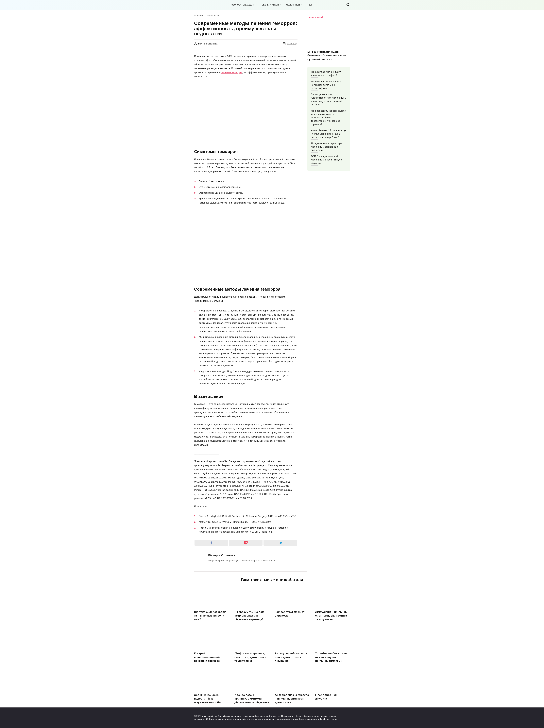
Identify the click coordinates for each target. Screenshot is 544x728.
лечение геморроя (231, 72)
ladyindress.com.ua (327, 719)
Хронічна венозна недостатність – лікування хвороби (207, 698)
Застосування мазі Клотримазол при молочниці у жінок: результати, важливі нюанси (328, 99)
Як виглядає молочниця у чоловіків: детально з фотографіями (326, 85)
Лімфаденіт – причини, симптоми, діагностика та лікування (331, 615)
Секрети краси (270, 5)
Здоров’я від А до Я (242, 5)
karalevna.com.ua (308, 719)
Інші (309, 5)
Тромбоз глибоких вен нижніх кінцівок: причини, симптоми (331, 657)
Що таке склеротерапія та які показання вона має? (210, 615)
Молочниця (293, 5)
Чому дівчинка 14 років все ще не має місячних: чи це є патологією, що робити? (328, 134)
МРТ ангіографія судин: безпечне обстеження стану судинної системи (326, 55)
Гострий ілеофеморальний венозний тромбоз (207, 657)
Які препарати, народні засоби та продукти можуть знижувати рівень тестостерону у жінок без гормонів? (328, 117)
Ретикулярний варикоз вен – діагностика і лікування (291, 657)
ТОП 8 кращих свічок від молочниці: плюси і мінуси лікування (326, 159)
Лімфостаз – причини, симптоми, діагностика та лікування (250, 657)
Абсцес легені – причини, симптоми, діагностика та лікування (251, 698)
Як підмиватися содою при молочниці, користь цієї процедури (326, 147)
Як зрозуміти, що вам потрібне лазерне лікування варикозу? (249, 615)
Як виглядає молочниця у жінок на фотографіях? (326, 74)
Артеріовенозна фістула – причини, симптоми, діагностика (292, 698)
